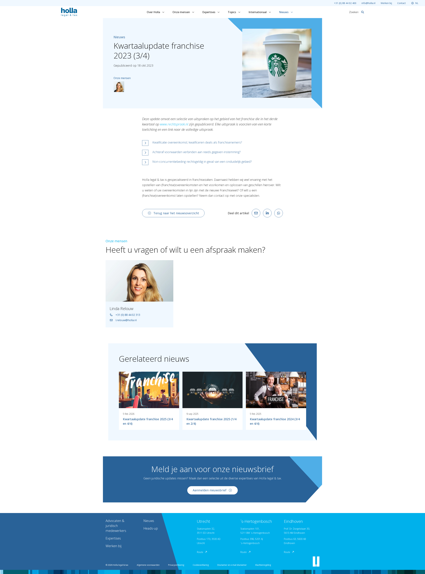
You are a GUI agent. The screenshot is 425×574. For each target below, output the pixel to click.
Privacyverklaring (176, 565)
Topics (232, 12)
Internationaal (258, 12)
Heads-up (150, 528)
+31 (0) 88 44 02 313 (128, 315)
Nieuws (284, 12)
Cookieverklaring (201, 565)
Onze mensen (181, 12)
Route (200, 552)
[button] (212, 143)
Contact (401, 3)
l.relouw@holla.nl (126, 320)
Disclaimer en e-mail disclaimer (232, 565)
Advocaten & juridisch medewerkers (116, 525)
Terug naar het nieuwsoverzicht (176, 213)
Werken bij (386, 3)
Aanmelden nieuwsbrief (209, 490)
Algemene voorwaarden (148, 565)
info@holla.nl (368, 3)
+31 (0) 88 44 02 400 (345, 3)
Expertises (209, 12)
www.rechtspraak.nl (174, 124)
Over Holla (154, 12)
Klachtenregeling (263, 565)
